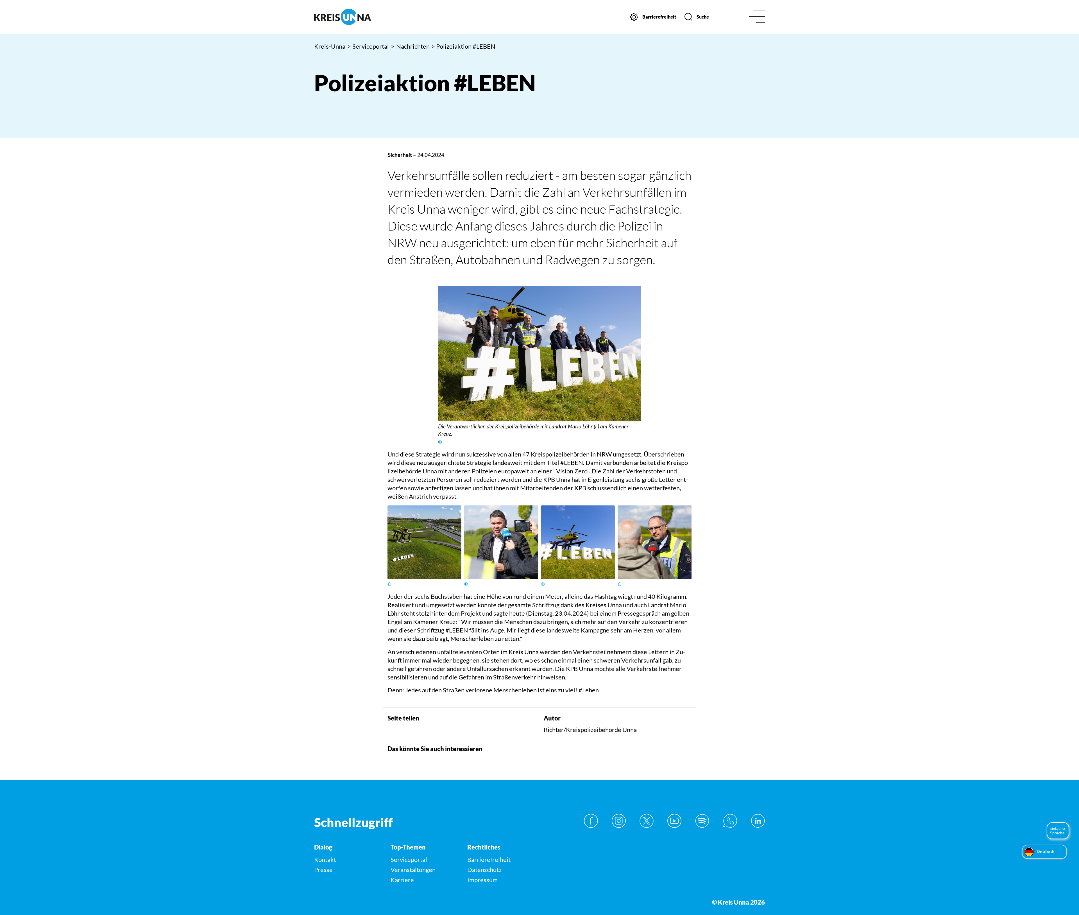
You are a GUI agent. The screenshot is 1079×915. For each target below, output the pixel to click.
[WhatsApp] (730, 821)
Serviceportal (368, 46)
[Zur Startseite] (367, 17)
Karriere (402, 880)
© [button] (440, 442)
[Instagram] (619, 821)
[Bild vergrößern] (539, 353)
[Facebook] (591, 821)
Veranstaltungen (413, 869)
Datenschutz (484, 869)
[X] (647, 821)
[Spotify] (702, 821)
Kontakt (325, 859)
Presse (323, 869)
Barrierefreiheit (489, 859)
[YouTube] (674, 821)
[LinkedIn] (758, 821)
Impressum (482, 880)
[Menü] (757, 17)
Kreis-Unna (329, 46)
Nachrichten (410, 46)
